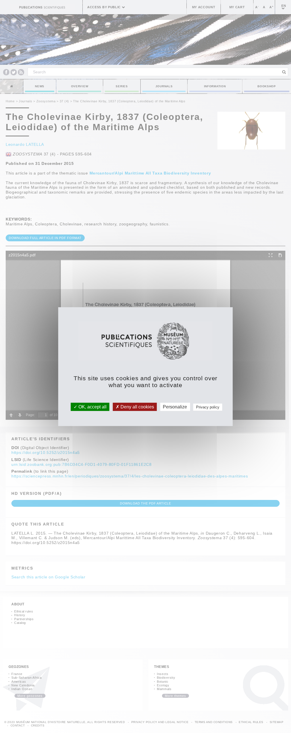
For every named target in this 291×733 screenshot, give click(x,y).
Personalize (175, 406)
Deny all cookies (136, 406)
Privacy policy (207, 407)
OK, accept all (92, 406)
